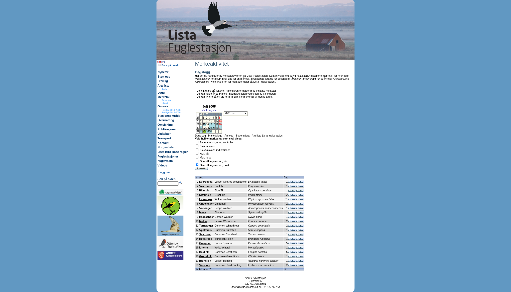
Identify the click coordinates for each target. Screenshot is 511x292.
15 (204, 124)
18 (213, 124)
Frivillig (162, 81)
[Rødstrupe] (292, 239)
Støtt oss (163, 76)
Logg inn (164, 172)
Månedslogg (215, 135)
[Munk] (292, 212)
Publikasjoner (167, 129)
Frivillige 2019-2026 (171, 110)
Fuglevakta (165, 160)
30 (207, 131)
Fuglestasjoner (167, 156)
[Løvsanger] (292, 199)
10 (210, 121)
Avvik (164, 89)
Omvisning (165, 124)
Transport (164, 138)
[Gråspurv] (292, 243)
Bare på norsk (170, 65)
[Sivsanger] (292, 208)
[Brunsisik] (292, 260)
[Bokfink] (292, 252)
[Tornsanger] (292, 225)
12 (217, 121)
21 (201, 127)
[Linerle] (292, 247)
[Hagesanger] (292, 217)
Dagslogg (200, 135)
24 (210, 127)
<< (203, 110)
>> (214, 110)
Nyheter (162, 72)
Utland (165, 103)
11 (213, 121)
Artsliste (163, 85)
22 (204, 127)
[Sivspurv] (292, 265)
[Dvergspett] (292, 181)
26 (217, 127)
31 (210, 131)
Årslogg (229, 135)
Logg (161, 92)
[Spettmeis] (292, 230)
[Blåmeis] (292, 190)
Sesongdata (243, 135)
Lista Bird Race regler (172, 151)
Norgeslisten (166, 147)
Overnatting (165, 120)
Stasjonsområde (168, 115)
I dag (209, 110)
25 (213, 127)
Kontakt (162, 143)
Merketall (163, 97)
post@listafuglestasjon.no (246, 286)
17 (210, 124)
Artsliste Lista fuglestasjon (267, 135)
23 (207, 127)
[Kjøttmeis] (292, 195)
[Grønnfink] (292, 256)
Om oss (162, 106)
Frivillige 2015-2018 (171, 112)
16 (207, 124)
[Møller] (292, 221)
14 (201, 124)
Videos (162, 165)
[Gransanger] (292, 203)
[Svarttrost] (292, 234)
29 (204, 131)
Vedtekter (164, 133)
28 (201, 131)
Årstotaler (166, 100)
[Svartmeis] (292, 186)
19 (217, 124)
